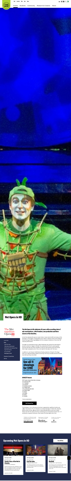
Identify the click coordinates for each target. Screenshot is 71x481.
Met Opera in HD (8, 353)
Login (59, 1)
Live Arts (18, 1)
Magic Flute (27, 387)
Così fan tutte (27, 381)
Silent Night (27, 390)
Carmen (26, 384)
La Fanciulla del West (29, 388)
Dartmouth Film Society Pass (10, 348)
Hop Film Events (8, 349)
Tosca (25, 394)
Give (25, 1)
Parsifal (25, 396)
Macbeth (27, 383)
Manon (25, 391)
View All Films (60, 440)
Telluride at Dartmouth (9, 346)
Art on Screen (7, 351)
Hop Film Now (7, 344)
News (28, 1)
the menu (14, 7)
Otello (25, 393)
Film (22, 1)
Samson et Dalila (28, 386)
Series (5, 358)
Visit (14, 1)
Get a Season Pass (29, 403)
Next (69, 458)
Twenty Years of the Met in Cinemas (32, 380)
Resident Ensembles (9, 356)
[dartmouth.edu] (68, 1)
